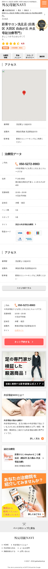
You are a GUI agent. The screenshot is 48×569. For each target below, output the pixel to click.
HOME (6, 545)
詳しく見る (35, 438)
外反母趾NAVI (14, 5)
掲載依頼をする (9, 551)
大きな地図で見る (24, 288)
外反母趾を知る (9, 548)
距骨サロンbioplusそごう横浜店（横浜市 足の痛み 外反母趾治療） (27, 458)
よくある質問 (25, 548)
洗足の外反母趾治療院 (24, 224)
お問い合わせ (25, 551)
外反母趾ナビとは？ (20, 545)
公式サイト (19, 330)
